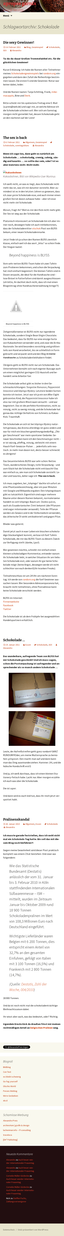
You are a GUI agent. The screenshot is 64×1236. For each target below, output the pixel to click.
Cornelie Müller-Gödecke (17, 1175)
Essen (28, 644)
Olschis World (9, 1086)
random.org (49, 73)
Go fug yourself (10, 1081)
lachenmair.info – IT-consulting (17, 1130)
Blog (28, 47)
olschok (36, 228)
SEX (5, 50)
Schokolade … (14, 640)
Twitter (7, 609)
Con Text (7, 1072)
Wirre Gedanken (10, 1095)
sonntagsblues (22, 145)
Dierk (27, 95)
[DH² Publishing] (10, 1139)
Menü (6, 15)
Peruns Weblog (10, 1091)
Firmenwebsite (11, 601)
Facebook (8, 605)
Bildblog (7, 1067)
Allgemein (29, 142)
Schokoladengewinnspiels (25, 73)
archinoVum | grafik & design (16, 1125)
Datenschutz (9, 1229)
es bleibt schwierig (12, 1076)
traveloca (7, 1135)
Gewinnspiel (37, 47)
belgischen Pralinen (41, 1027)
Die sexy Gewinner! (18, 42)
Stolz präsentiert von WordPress (33, 1229)
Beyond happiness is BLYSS (17, 324)
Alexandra (16, 50)
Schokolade (54, 47)
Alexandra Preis (10, 1120)
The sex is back (15, 138)
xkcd (5, 1100)
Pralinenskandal (16, 819)
